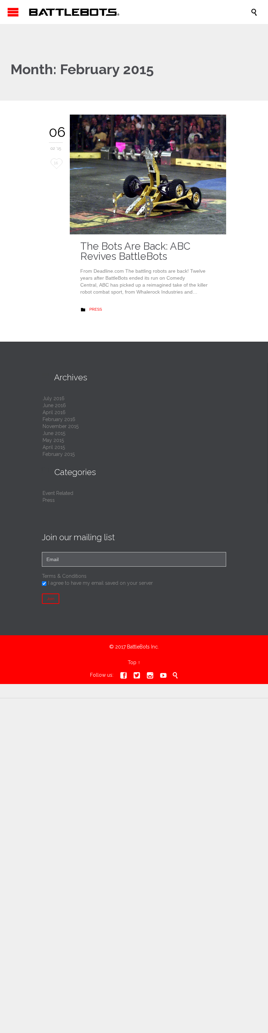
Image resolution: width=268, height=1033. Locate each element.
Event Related (58, 493)
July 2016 (54, 398)
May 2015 (53, 440)
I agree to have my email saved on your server (100, 583)
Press (95, 309)
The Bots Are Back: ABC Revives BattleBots (135, 251)
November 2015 (61, 426)
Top (132, 662)
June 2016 (54, 405)
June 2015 (54, 433)
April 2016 (54, 412)
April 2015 (54, 447)
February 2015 (59, 454)
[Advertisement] (134, 761)
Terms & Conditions (64, 576)
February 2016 (59, 419)
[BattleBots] (137, 12)
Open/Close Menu (13, 12)
